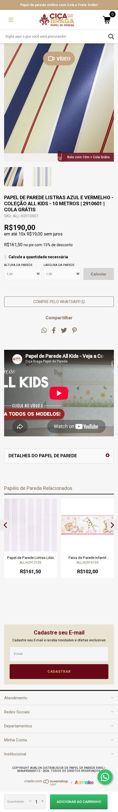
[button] (5, 525)
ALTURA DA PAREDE (18, 265)
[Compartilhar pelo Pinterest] (74, 330)
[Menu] (11, 20)
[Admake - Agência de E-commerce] (84, 783)
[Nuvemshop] (46, 784)
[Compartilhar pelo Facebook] (54, 330)
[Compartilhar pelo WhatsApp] (44, 330)
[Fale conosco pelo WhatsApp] (105, 777)
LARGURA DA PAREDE (59, 265)
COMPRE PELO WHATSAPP (57, 302)
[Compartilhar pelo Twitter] (64, 330)
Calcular (98, 274)
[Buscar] (111, 36)
